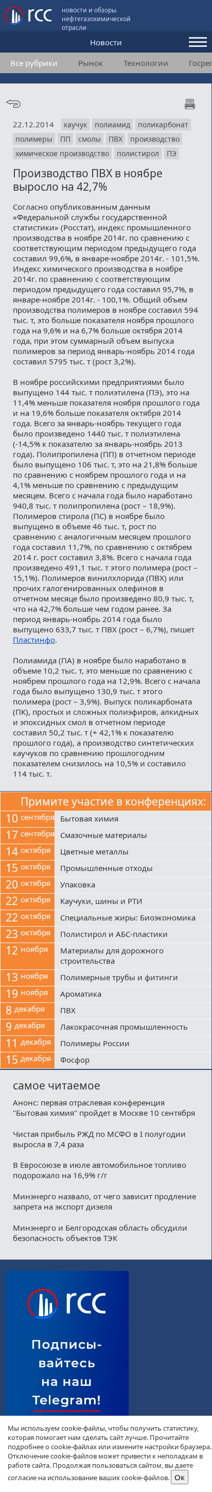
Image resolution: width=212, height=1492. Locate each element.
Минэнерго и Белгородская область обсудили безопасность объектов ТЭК (100, 1232)
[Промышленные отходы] (133, 869)
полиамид (112, 124)
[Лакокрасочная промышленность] (133, 1027)
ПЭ (171, 153)
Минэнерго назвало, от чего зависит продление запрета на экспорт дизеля (104, 1201)
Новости (106, 42)
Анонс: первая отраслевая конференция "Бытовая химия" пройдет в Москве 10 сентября (104, 1107)
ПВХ (115, 139)
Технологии (145, 63)
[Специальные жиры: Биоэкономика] (133, 918)
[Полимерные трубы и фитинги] (133, 978)
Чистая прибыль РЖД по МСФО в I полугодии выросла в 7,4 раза (99, 1139)
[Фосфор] (133, 1060)
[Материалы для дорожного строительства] (133, 956)
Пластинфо (34, 639)
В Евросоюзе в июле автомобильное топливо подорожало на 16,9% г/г (99, 1170)
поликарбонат (163, 124)
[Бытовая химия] (133, 819)
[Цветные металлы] (133, 852)
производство (155, 139)
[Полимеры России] (133, 1044)
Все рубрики (34, 63)
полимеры (33, 139)
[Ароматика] (133, 994)
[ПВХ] (133, 1011)
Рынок (90, 63)
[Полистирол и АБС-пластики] (133, 935)
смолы (89, 139)
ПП (65, 139)
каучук (75, 124)
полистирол (138, 153)
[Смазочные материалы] (133, 836)
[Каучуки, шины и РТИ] (133, 902)
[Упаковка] (133, 885)
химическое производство (62, 153)
